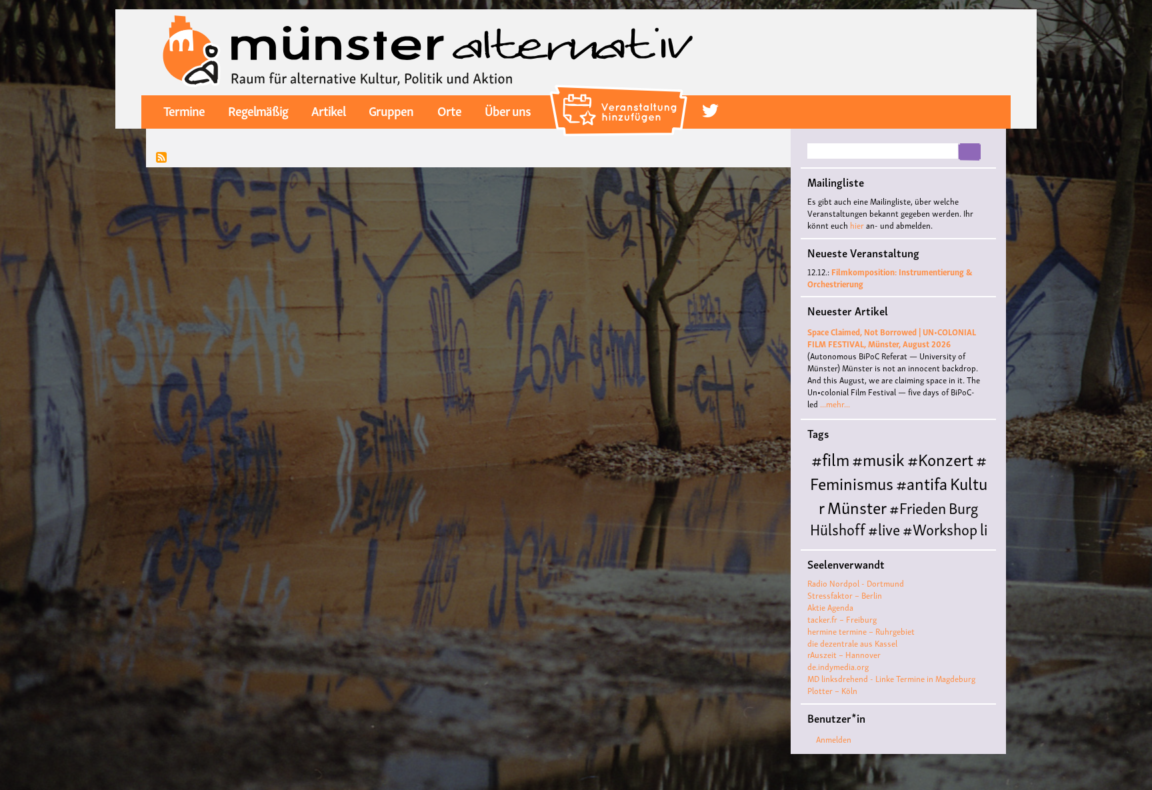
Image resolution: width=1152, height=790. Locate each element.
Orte (449, 110)
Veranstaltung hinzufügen (620, 90)
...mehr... (835, 404)
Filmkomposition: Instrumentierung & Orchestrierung (889, 278)
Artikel (328, 110)
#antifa (921, 482)
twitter (710, 111)
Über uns (508, 110)
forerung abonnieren (161, 158)
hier (857, 225)
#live (884, 528)
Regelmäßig (258, 110)
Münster (857, 506)
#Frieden (917, 507)
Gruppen (391, 110)
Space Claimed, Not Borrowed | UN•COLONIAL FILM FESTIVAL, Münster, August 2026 (891, 338)
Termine (184, 110)
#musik (878, 458)
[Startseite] (428, 50)
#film (830, 458)
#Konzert (940, 458)
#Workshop (940, 528)
